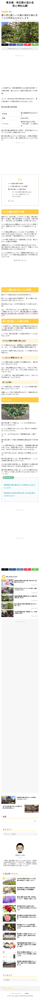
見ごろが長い (17, 196)
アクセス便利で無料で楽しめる (22, 192)
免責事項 (27, 993)
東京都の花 (4, 11)
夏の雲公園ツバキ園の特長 (17, 189)
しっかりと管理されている (21, 194)
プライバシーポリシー (16, 993)
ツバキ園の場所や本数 (15, 183)
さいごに (11, 201)
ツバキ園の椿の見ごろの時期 (17, 186)
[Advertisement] (20, 70)
